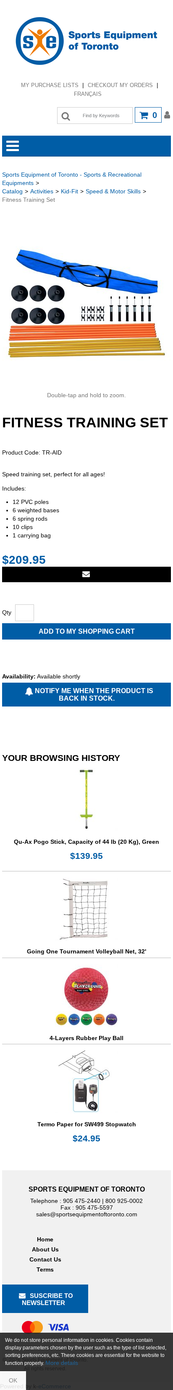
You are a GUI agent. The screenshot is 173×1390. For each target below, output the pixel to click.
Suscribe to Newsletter (47, 1299)
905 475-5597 (94, 1207)
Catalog (12, 191)
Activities (41, 191)
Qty (6, 612)
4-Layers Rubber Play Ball (86, 1038)
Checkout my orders (120, 85)
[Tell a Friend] (86, 574)
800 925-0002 (124, 1200)
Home (45, 1239)
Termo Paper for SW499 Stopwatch (86, 1124)
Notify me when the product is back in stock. (93, 694)
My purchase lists (50, 85)
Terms (45, 1269)
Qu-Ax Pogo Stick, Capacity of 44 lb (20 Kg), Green (86, 841)
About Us (45, 1249)
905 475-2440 (81, 1200)
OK (13, 1380)
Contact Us (45, 1259)
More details (61, 1362)
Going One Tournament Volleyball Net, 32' (86, 951)
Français (88, 94)
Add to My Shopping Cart (87, 631)
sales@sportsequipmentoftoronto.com (86, 1214)
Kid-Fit (69, 191)
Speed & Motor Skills (113, 191)
